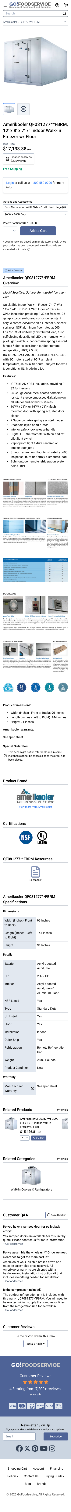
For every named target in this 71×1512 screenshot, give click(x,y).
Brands (41, 1484)
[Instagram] (52, 1449)
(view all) (35, 1394)
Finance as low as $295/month (21, 158)
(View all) (62, 1109)
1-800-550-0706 (41, 183)
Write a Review (35, 1343)
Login (10, 183)
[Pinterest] (35, 1449)
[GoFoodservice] (31, 5)
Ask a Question (15, 270)
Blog (28, 1484)
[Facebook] (19, 1449)
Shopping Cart (17, 1468)
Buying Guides (54, 1476)
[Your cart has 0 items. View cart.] (65, 5)
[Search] (64, 13)
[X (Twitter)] (27, 1449)
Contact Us (31, 1476)
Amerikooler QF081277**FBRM (21, 21)
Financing (56, 1468)
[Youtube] (44, 1449)
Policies (12, 1476)
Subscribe (56, 1436)
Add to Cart (38, 231)
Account (38, 1468)
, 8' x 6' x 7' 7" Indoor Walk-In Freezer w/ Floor (39, 1122)
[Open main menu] (5, 5)
